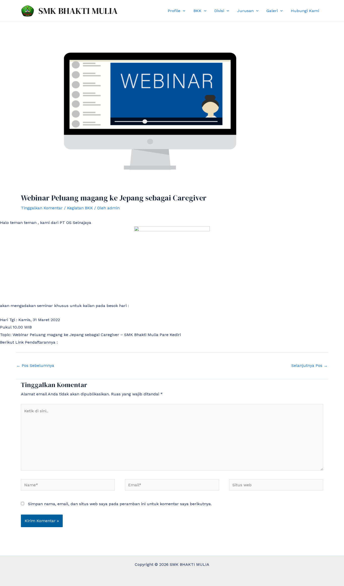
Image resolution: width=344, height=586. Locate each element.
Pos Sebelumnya (35, 365)
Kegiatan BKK (80, 208)
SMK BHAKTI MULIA (78, 11)
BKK (197, 10)
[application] (182, 11)
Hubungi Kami (305, 10)
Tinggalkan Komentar (42, 208)
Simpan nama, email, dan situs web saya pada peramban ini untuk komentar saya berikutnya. (120, 503)
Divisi (219, 10)
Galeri (272, 10)
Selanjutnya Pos (309, 365)
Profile (174, 10)
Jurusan (245, 10)
